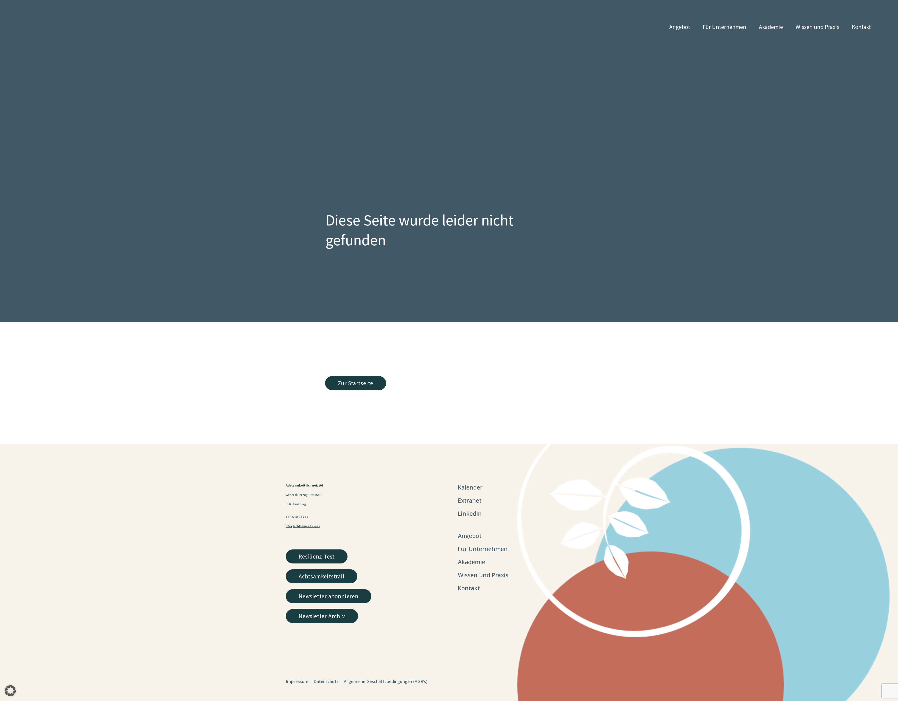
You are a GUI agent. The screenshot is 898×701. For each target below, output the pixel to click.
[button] (10, 690)
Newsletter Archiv (322, 616)
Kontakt (861, 27)
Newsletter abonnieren (328, 596)
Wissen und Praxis (817, 27)
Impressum (297, 682)
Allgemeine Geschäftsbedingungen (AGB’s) (385, 682)
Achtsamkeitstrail (321, 576)
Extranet (470, 500)
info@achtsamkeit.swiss (303, 526)
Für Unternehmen (724, 27)
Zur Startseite (355, 383)
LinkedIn (470, 513)
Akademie (771, 27)
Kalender (470, 487)
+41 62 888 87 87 (297, 517)
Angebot (679, 27)
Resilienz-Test (317, 556)
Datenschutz (326, 682)
